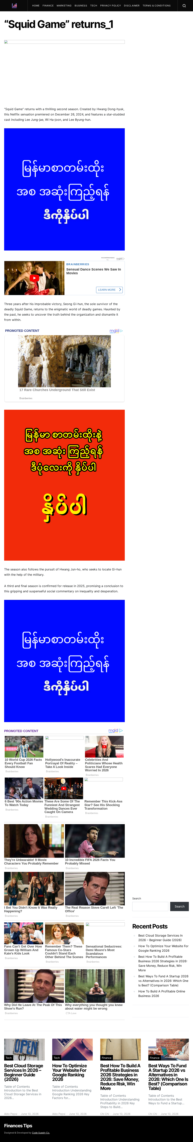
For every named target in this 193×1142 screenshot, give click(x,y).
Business (81, 5)
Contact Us (42, 16)
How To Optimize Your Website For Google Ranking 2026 (163, 948)
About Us (59, 16)
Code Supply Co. (41, 1132)
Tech (93, 5)
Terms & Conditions (157, 5)
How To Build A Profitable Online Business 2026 (161, 993)
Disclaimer (132, 5)
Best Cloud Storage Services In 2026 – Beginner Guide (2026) (160, 938)
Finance (48, 5)
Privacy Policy (110, 5)
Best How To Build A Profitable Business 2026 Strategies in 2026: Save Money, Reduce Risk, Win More (162, 963)
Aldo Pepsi (10, 1113)
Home (36, 5)
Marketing (64, 5)
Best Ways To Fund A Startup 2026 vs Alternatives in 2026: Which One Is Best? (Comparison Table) (163, 980)
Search (136, 898)
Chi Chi (104, 1113)
